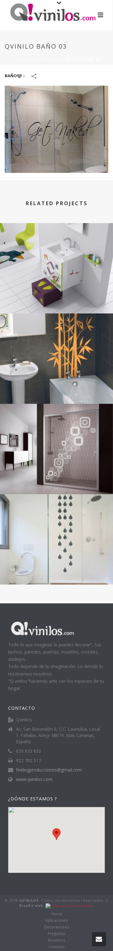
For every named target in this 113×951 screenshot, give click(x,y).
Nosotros (56, 940)
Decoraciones (56, 927)
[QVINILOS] (47, 14)
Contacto (56, 946)
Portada (22, 59)
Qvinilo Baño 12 (57, 568)
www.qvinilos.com (34, 779)
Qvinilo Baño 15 (57, 297)
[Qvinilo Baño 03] (56, 129)
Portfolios (48, 59)
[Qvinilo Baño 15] (56, 248)
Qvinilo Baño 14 (57, 387)
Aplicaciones (56, 920)
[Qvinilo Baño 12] (56, 520)
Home (56, 913)
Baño (11, 75)
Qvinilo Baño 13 (57, 477)
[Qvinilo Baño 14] (56, 339)
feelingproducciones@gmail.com (49, 770)
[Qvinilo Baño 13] (56, 429)
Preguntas (57, 933)
